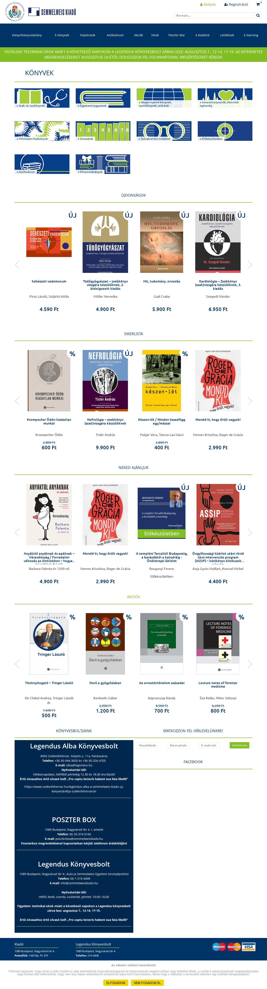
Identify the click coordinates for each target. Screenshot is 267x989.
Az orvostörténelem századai (161, 683)
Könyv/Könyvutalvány (27, 35)
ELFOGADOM (115, 983)
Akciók (138, 35)
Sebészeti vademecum (49, 281)
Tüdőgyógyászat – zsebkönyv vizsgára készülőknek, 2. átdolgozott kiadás (105, 284)
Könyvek (39, 72)
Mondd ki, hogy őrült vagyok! (218, 419)
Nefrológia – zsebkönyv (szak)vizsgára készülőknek (105, 421)
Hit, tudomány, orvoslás (161, 281)
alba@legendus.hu (79, 765)
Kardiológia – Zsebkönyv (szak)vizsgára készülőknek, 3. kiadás (218, 284)
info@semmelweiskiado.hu (79, 883)
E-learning (251, 35)
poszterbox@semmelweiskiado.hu (79, 839)
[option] (49, 260)
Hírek (155, 35)
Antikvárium (115, 35)
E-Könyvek (62, 35)
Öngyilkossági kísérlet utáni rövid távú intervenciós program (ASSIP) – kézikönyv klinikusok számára (218, 559)
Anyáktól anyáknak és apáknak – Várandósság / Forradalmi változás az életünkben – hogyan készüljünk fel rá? (49, 559)
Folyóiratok (87, 35)
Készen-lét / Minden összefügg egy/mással (161, 421)
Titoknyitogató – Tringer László (49, 683)
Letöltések (227, 35)
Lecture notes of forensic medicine (218, 684)
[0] (258, 4)
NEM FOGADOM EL (147, 983)
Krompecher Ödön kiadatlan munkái (49, 421)
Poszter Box (177, 35)
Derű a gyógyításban (105, 683)
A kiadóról (202, 35)
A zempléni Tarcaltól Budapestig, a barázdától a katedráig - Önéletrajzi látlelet (162, 557)
